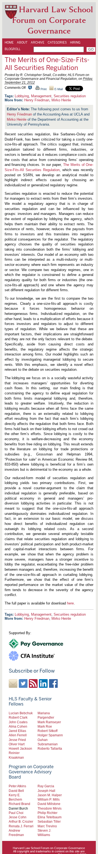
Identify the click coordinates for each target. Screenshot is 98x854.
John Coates (18, 722)
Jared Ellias (17, 731)
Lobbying (22, 96)
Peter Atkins (17, 786)
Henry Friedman (36, 100)
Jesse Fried (17, 739)
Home (9, 42)
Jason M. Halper (50, 795)
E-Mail (58, 89)
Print (43, 89)
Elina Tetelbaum (50, 817)
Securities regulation (70, 96)
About (22, 42)
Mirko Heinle (61, 100)
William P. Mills (49, 799)
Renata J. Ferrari (21, 826)
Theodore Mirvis (50, 808)
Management (41, 96)
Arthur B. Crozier (21, 821)
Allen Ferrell (18, 735)
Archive (37, 42)
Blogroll (12, 49)
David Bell (16, 790)
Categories (57, 42)
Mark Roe (45, 726)
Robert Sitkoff (47, 731)
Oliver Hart (16, 744)
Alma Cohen (18, 726)
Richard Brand (19, 804)
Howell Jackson (20, 748)
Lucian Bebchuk (21, 713)
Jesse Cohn (17, 817)
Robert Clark (18, 717)
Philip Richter (47, 813)
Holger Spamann (50, 735)
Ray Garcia (46, 786)
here (70, 603)
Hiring (75, 42)
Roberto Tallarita (50, 748)
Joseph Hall (46, 790)
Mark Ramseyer (49, 722)
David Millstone (49, 804)
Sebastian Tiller (49, 821)
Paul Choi (16, 813)
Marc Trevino (47, 826)
